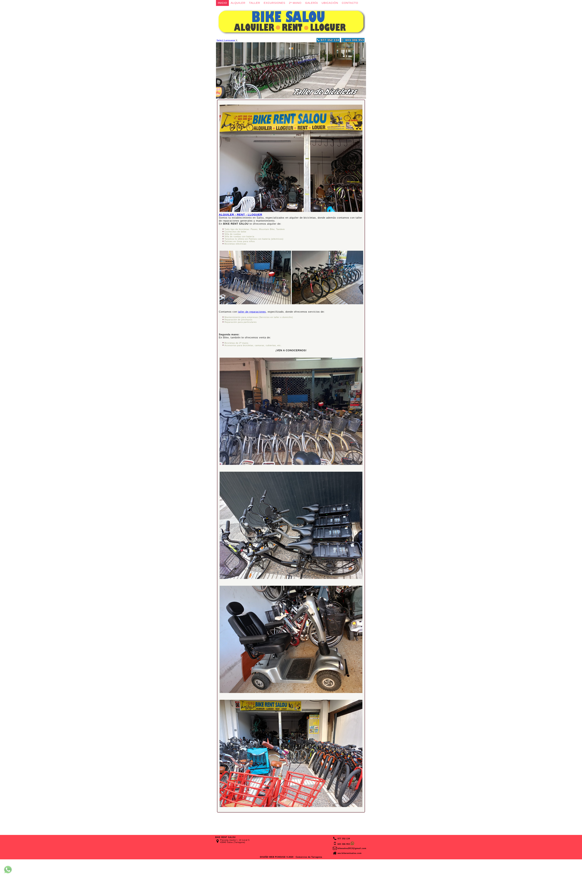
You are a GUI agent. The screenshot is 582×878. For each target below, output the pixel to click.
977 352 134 (329, 40)
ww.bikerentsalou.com (350, 853)
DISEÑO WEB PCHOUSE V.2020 (276, 857)
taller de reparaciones (252, 311)
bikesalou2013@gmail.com (352, 848)
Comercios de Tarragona (309, 857)
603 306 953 (353, 40)
